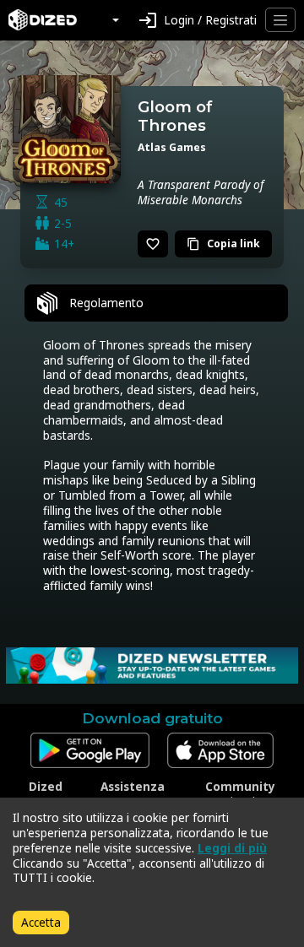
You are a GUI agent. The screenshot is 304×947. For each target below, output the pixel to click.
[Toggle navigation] (280, 20)
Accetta (41, 922)
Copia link (223, 243)
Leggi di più (232, 848)
